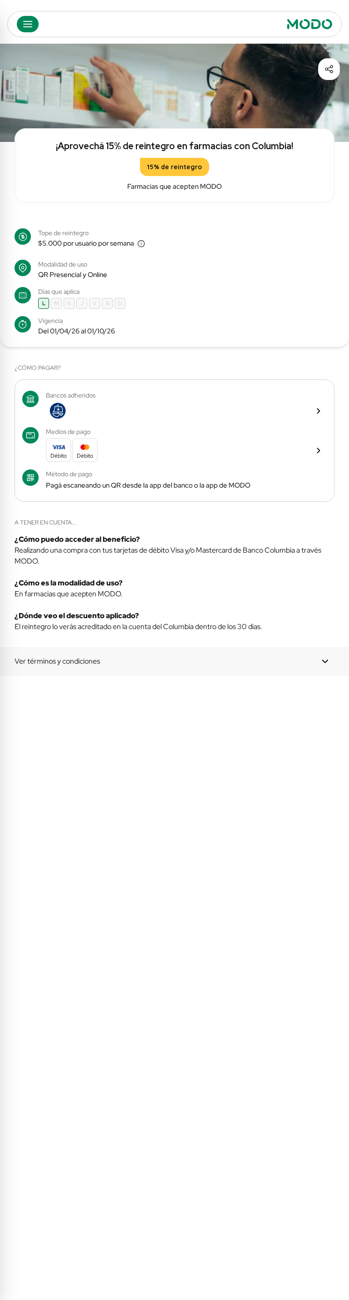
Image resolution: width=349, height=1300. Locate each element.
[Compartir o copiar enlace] (329, 69)
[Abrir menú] (28, 24)
